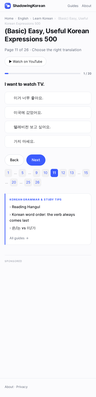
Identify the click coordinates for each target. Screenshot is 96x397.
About (86, 6)
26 (37, 182)
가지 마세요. (24, 141)
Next (36, 159)
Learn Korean (43, 18)
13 (72, 173)
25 (28, 182)
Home (9, 18)
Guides (73, 6)
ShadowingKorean (29, 5)
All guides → (19, 238)
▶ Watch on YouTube (25, 61)
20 (14, 182)
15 (86, 173)
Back (14, 159)
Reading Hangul (26, 206)
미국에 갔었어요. (28, 112)
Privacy (22, 387)
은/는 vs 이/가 (24, 228)
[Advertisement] (48, 313)
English (23, 18)
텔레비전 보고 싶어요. (32, 127)
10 (45, 173)
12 (63, 173)
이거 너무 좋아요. (28, 97)
